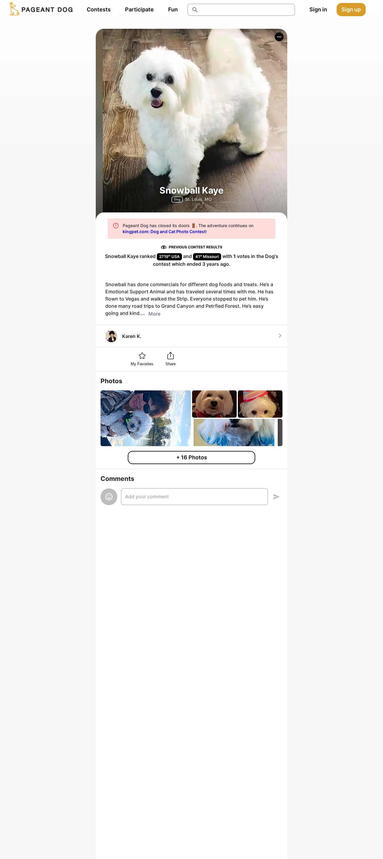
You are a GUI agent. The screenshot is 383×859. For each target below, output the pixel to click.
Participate (139, 9)
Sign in (318, 9)
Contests (99, 9)
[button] (279, 37)
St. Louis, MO (198, 199)
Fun (173, 9)
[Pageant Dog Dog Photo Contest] (39, 9)
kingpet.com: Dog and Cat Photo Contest (164, 231)
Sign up (351, 9)
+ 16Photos (191, 457)
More (154, 314)
